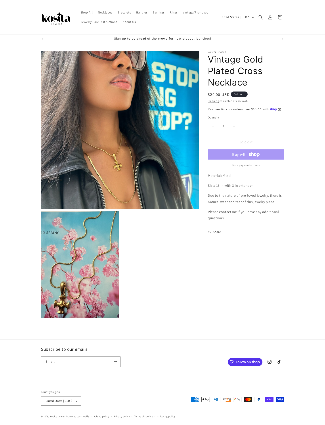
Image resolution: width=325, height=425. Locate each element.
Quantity (213, 117)
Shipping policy (166, 416)
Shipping (213, 101)
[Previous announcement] (42, 38)
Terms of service (143, 416)
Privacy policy (122, 416)
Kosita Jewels (58, 416)
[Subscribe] (115, 361)
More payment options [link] (246, 165)
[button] (261, 17)
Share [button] (217, 232)
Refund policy (101, 416)
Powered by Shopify (77, 416)
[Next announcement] (282, 38)
